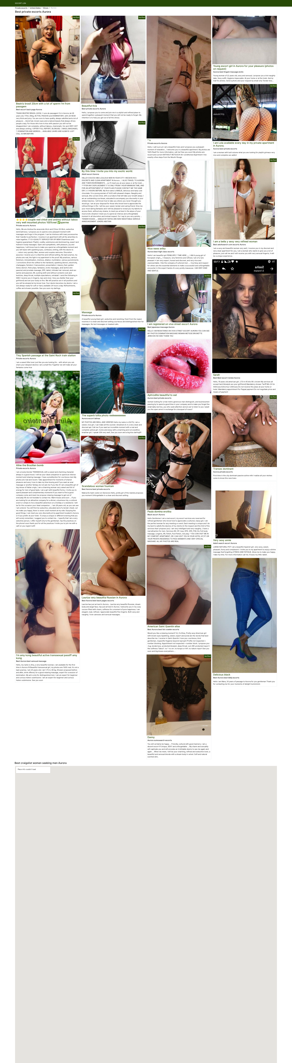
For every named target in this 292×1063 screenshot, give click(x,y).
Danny (151, 737)
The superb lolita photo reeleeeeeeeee (104, 415)
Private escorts (21, 8)
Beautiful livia (89, 105)
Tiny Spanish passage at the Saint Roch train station (46, 355)
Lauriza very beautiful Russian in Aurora (104, 597)
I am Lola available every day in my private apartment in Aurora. (243, 144)
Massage (87, 312)
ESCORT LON (20, 3)
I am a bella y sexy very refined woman (235, 241)
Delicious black (221, 674)
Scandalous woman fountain (98, 486)
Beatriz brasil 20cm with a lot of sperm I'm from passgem (43, 105)
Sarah (216, 374)
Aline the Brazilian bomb (30, 465)
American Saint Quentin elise (163, 626)
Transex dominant (223, 468)
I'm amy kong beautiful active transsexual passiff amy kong (46, 657)
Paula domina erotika (159, 511)
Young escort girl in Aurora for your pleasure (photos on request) (243, 67)
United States (35, 8)
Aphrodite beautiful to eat (162, 395)
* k (149, 140)
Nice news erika (156, 248)
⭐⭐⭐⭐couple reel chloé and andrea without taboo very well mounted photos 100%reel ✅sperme (47, 221)
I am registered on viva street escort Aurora (172, 324)
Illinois (45, 8)
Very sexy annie (222, 540)
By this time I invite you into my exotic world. (107, 171)
